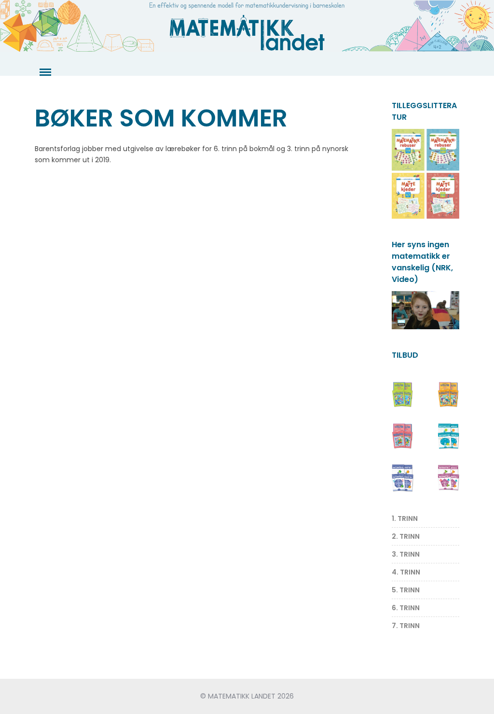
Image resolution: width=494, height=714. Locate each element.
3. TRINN (406, 554)
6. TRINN (406, 608)
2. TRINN (406, 536)
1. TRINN (405, 518)
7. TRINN (406, 625)
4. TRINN (406, 572)
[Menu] (44, 72)
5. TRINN (406, 590)
